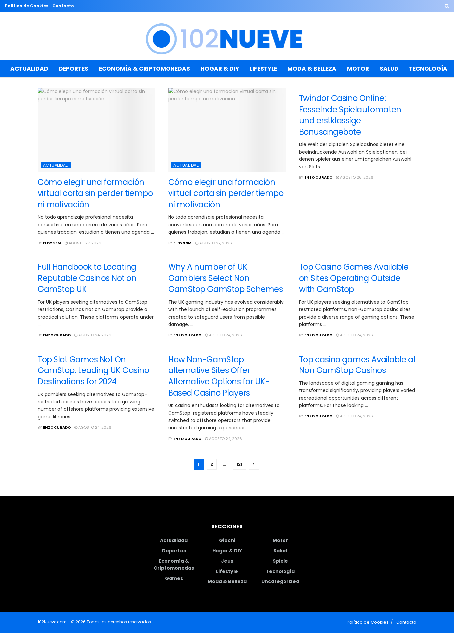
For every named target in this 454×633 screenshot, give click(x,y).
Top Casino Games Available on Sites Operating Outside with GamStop (354, 278)
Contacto (63, 6)
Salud (389, 69)
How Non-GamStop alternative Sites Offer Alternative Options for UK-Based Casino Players (218, 376)
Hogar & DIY (220, 69)
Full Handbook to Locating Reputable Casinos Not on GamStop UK (87, 278)
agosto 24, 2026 (94, 335)
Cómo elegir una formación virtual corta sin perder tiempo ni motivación (95, 193)
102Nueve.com (52, 622)
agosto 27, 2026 (84, 243)
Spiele (280, 561)
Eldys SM (52, 243)
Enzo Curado (318, 177)
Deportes (73, 69)
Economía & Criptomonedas (144, 69)
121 (239, 464)
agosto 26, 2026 (356, 177)
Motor (358, 69)
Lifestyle (263, 69)
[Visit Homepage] (227, 36)
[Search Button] (447, 6)
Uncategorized (280, 581)
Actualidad (29, 69)
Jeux (227, 561)
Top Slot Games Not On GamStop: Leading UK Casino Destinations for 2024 (93, 370)
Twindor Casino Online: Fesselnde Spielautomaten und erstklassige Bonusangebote (350, 115)
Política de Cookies (26, 6)
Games (174, 578)
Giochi (227, 540)
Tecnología (428, 69)
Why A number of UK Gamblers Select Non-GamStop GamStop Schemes (225, 278)
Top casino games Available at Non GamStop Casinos (357, 365)
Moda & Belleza (311, 69)
